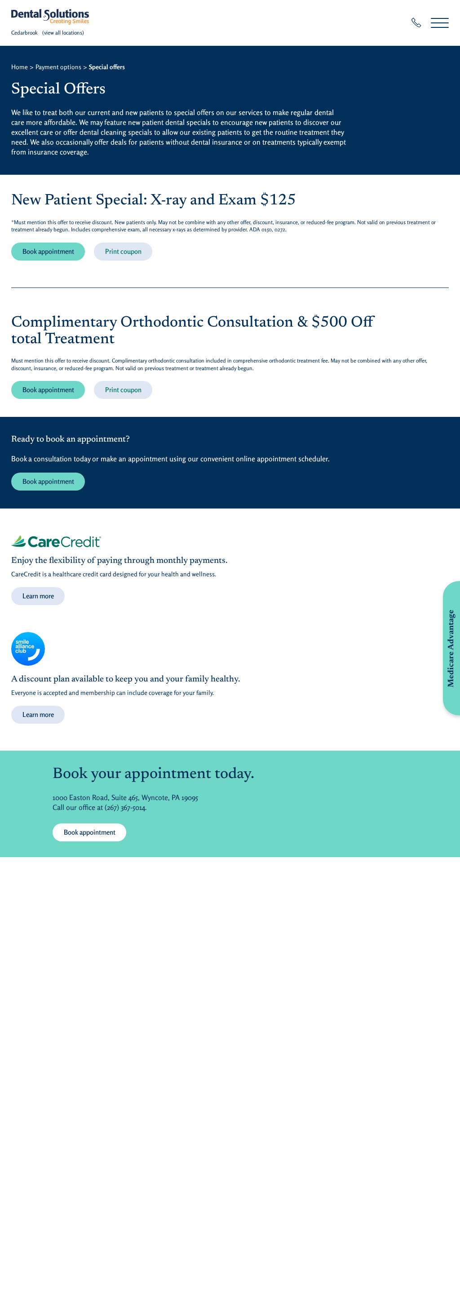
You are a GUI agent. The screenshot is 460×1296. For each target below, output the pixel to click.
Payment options (58, 67)
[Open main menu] (440, 23)
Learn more (38, 596)
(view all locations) (63, 32)
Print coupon (123, 251)
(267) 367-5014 (125, 807)
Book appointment (48, 251)
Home (19, 67)
